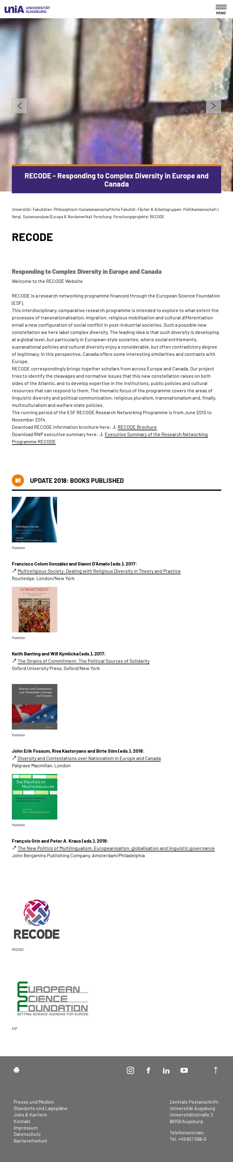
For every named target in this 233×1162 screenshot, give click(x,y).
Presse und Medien (34, 1102)
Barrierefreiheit (30, 1140)
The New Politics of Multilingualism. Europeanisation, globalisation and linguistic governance (116, 848)
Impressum (26, 1127)
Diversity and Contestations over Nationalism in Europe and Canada (89, 758)
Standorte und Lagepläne (41, 1108)
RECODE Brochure (137, 427)
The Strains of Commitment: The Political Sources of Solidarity (84, 661)
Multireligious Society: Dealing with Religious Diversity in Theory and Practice (99, 571)
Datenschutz (27, 1134)
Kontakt (22, 1121)
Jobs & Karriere (30, 1114)
